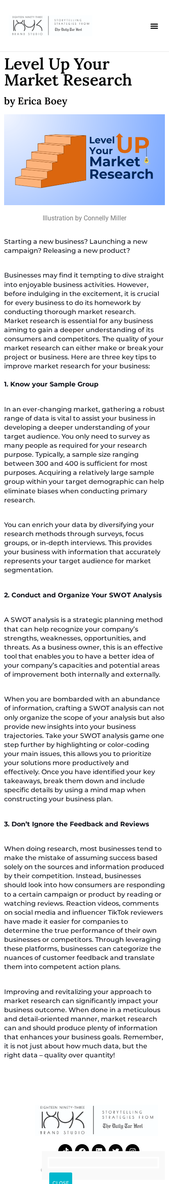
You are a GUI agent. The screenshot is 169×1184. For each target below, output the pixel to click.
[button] (154, 26)
